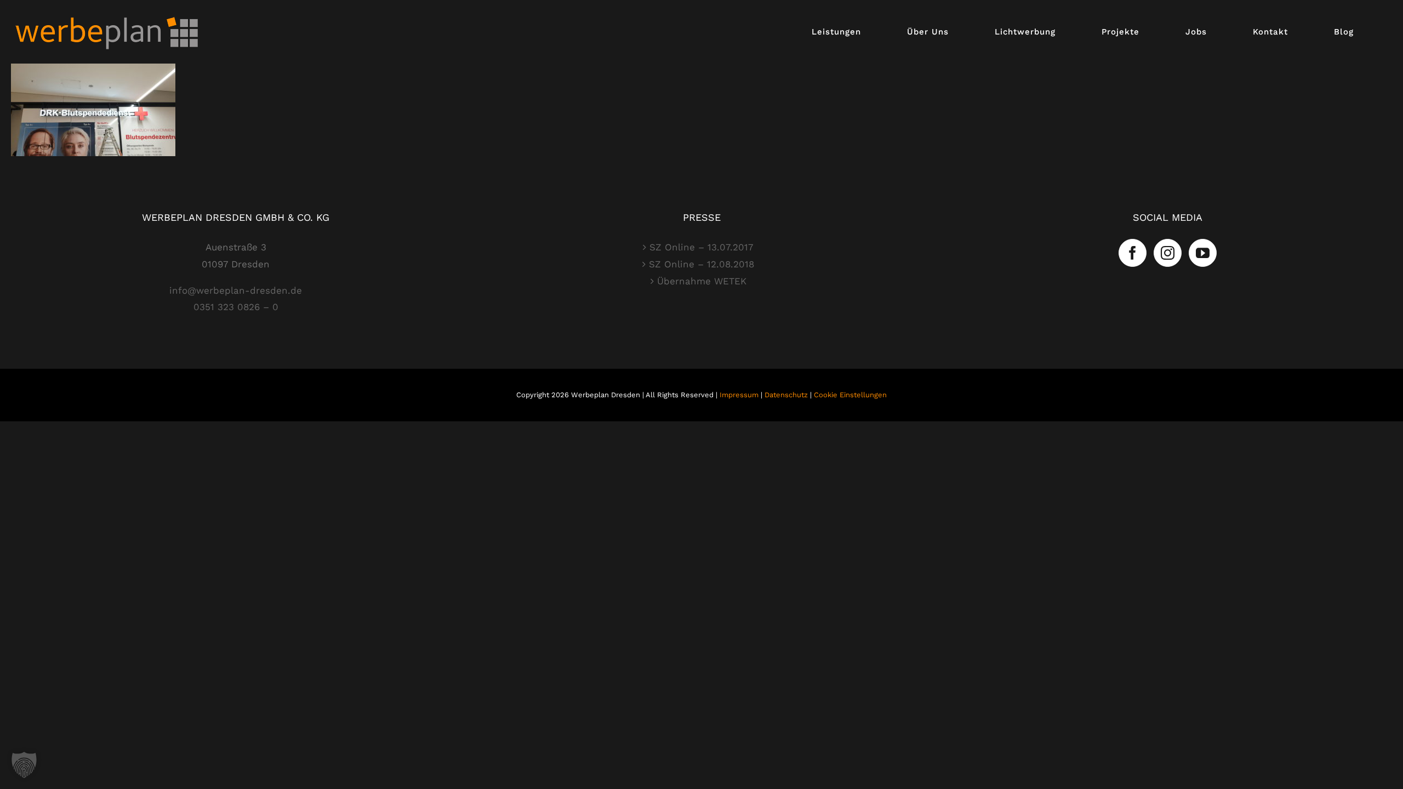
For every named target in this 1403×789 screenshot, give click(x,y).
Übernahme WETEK (701, 281)
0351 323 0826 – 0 (235, 306)
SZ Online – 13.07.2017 (701, 247)
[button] (24, 765)
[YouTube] (1203, 253)
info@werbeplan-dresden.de (235, 290)
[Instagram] (1168, 253)
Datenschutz (786, 395)
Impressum (739, 395)
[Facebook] (1133, 253)
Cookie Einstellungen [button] (850, 395)
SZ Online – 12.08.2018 (701, 264)
